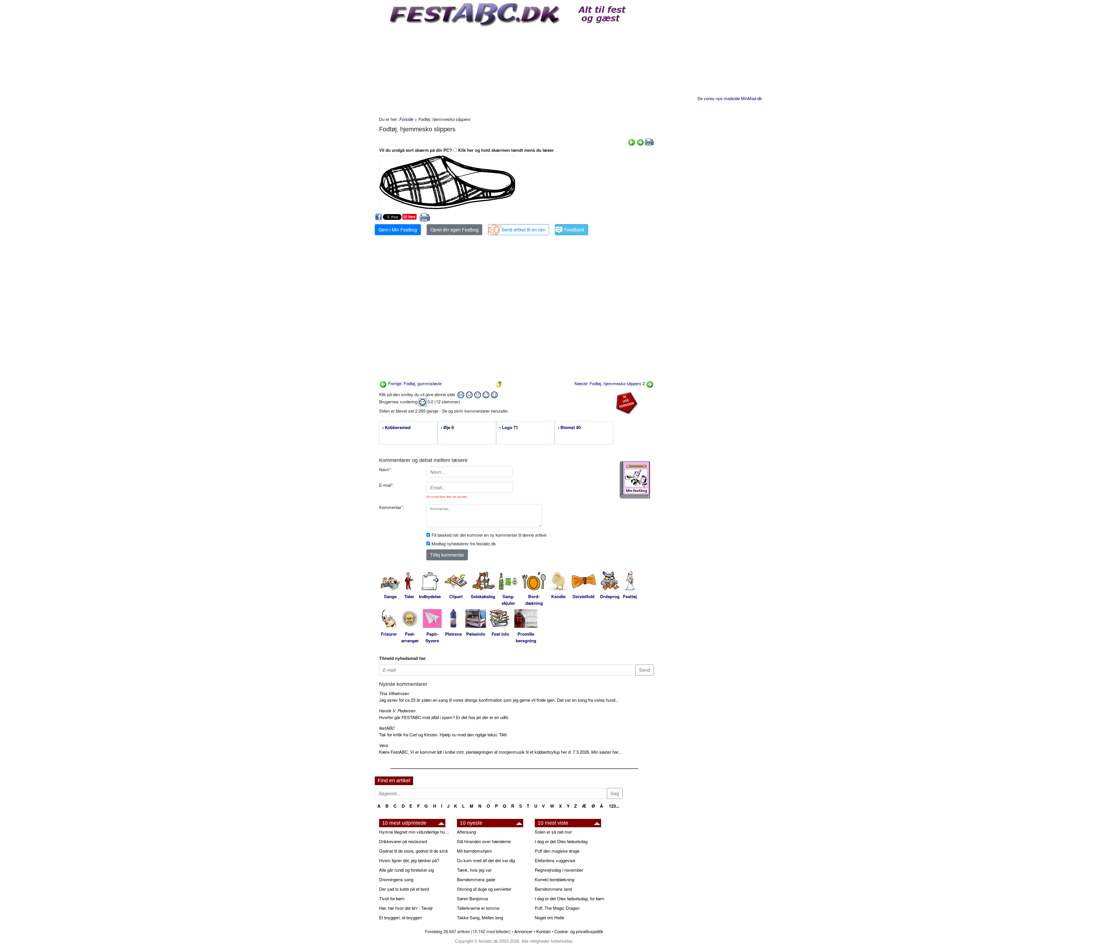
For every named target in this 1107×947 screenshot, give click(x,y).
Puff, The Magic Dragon (557, 908)
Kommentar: (391, 507)
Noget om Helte (549, 917)
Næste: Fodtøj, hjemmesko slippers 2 (610, 383)
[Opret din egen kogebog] (635, 479)
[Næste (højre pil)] (640, 142)
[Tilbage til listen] (499, 383)
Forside (406, 119)
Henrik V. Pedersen (397, 711)
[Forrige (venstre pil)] (631, 142)
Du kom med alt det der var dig (486, 860)
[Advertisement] (516, 69)
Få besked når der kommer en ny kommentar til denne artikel (489, 535)
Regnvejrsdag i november (559, 870)
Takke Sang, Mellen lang (480, 917)
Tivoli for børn (391, 898)
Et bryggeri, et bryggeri (400, 917)
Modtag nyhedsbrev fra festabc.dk (464, 543)
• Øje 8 (447, 428)
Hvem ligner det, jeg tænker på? (409, 860)
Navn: (385, 469)
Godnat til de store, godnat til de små (413, 851)
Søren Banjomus (472, 898)
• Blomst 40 (569, 428)
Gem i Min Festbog (398, 229)
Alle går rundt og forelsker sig (406, 870)
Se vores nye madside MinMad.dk (729, 98)
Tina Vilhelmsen (394, 693)
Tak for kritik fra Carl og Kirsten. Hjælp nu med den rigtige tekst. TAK (443, 734)
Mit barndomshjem (474, 851)
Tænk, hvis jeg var (474, 870)
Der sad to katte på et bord (404, 889)
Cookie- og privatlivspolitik (578, 931)
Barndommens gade (476, 879)
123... (614, 806)
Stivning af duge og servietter (484, 889)
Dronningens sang (396, 879)
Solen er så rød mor (553, 832)
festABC (387, 728)
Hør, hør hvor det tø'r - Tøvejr (406, 908)
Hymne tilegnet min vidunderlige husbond (415, 832)
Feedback (574, 229)
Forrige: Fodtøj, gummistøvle (414, 383)
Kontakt (543, 931)
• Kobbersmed (396, 428)
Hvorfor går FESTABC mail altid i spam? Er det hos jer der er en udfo (443, 717)
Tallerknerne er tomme (478, 908)
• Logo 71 (508, 428)
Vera (383, 745)
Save (411, 216)
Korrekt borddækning (554, 879)
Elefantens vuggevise (555, 860)
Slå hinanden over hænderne (484, 841)
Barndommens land (553, 889)
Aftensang (466, 832)
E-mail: (386, 485)
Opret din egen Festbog (454, 229)
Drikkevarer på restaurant (403, 841)
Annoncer (523, 931)
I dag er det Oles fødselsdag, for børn (569, 898)
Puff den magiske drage (557, 851)
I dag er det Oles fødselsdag (561, 841)
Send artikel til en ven (523, 229)
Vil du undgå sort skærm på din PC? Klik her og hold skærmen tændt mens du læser (466, 150)
